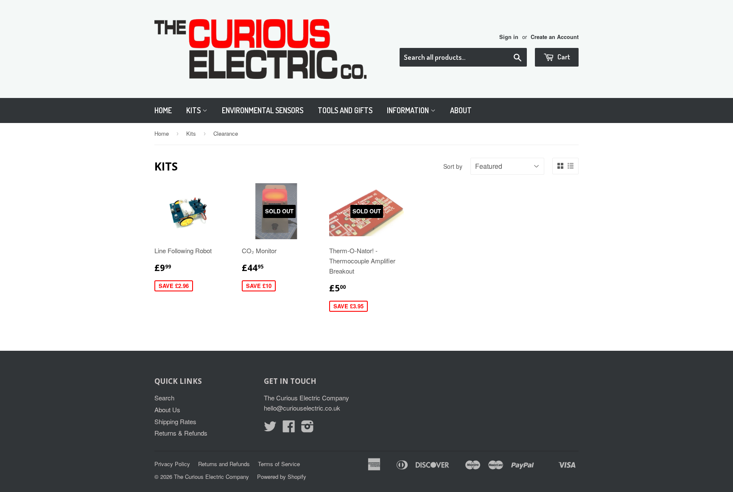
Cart (563, 56)
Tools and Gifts (345, 110)
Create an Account (555, 37)
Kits (194, 110)
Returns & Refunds (180, 432)
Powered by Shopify (281, 476)
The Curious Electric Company (211, 476)
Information (409, 110)
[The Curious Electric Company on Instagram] (307, 428)
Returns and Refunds (224, 464)
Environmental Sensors (262, 110)
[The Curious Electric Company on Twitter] (270, 428)
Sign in (508, 37)
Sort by (452, 166)
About (461, 110)
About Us (167, 409)
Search (164, 397)
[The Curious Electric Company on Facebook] (289, 428)
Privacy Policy (172, 464)
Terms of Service (279, 464)
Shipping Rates (175, 421)
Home (163, 110)
